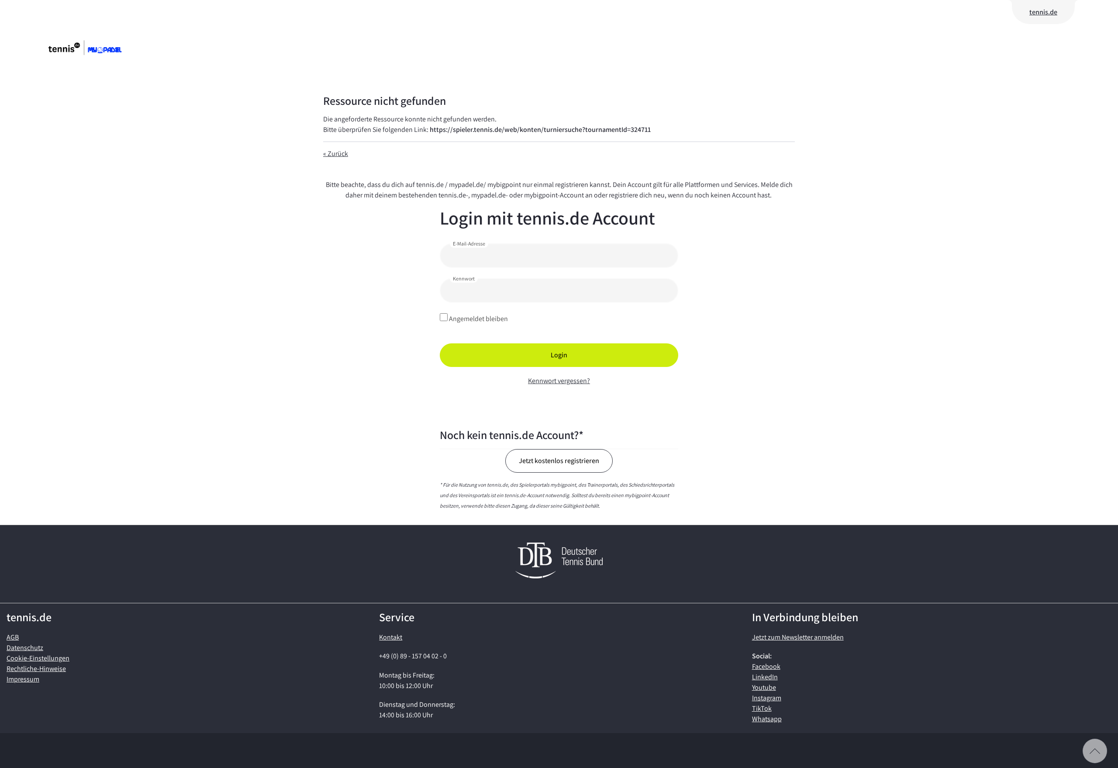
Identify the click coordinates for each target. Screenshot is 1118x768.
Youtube (764, 687)
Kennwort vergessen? (559, 380)
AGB (13, 637)
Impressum (23, 679)
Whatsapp (767, 718)
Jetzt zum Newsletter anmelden (798, 637)
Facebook (766, 666)
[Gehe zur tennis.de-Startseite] (98, 47)
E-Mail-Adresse (469, 243)
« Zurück (335, 153)
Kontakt (390, 637)
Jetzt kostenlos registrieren (559, 460)
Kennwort (464, 278)
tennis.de (1043, 12)
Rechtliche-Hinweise (36, 668)
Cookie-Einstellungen (38, 658)
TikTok (762, 708)
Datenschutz (25, 647)
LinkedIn (765, 677)
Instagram (766, 697)
